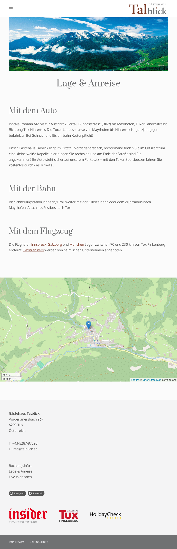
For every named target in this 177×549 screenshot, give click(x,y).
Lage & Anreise (20, 471)
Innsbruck (38, 244)
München (77, 244)
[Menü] (11, 9)
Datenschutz (39, 542)
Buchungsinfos (20, 465)
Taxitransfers (33, 250)
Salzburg (55, 244)
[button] (88, 325)
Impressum (16, 542)
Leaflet (135, 380)
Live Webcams (20, 477)
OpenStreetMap (152, 380)
